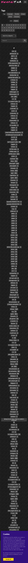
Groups (23, 14)
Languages (10, 14)
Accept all (8, 559)
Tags (4, 14)
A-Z (11, 20)
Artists (10, 16)
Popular (16, 20)
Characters (16, 16)
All (2, 25)
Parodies (17, 14)
